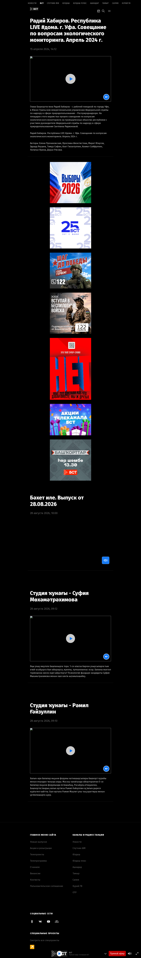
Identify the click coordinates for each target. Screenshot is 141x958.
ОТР (75, 892)
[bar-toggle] (109, 11)
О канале (35, 867)
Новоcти (32, 3)
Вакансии (35, 873)
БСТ (42, 3)
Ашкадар (94, 3)
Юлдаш (66, 3)
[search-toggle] (103, 11)
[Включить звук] (105, 560)
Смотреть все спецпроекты (44, 940)
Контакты (35, 879)
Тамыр (105, 3)
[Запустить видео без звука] (106, 97)
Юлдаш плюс (80, 3)
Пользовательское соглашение (46, 886)
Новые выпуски (38, 842)
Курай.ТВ (126, 3)
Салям (115, 3)
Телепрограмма (38, 861)
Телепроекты (37, 854)
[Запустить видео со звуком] (70, 78)
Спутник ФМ (53, 3)
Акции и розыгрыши (41, 848)
